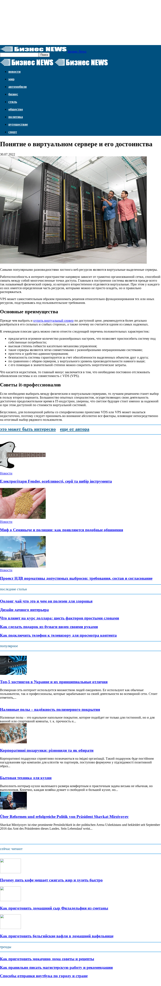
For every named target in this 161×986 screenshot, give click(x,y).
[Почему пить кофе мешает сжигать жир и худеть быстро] (10, 872)
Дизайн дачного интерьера (24, 610)
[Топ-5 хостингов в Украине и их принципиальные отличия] (13, 673)
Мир (11, 79)
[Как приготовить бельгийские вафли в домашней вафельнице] (10, 928)
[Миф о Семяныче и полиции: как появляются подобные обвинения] (23, 518)
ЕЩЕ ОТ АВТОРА (74, 429)
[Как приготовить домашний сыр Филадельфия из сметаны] (10, 900)
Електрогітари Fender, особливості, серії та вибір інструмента (56, 481)
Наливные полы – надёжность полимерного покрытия (50, 709)
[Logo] (27, 66)
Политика (15, 117)
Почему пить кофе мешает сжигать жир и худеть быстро (51, 880)
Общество (15, 109)
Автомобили (17, 86)
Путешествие (18, 124)
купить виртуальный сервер (53, 320)
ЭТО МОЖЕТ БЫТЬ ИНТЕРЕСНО (28, 429)
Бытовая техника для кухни (26, 778)
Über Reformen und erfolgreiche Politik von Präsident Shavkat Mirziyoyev (64, 816)
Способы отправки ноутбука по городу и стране (44, 976)
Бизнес (13, 94)
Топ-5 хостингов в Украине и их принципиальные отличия (54, 682)
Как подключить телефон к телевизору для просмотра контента (58, 635)
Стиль (12, 102)
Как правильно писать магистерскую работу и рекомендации (56, 967)
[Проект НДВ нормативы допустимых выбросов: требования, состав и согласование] (23, 566)
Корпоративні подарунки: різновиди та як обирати (46, 750)
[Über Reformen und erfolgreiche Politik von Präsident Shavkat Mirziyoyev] (13, 808)
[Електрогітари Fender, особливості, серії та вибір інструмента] (23, 469)
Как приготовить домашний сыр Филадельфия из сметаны (54, 908)
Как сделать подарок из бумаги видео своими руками (49, 627)
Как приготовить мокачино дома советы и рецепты (47, 959)
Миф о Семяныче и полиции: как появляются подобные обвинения (61, 530)
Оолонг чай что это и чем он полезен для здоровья (46, 601)
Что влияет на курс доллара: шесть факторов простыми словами (59, 618)
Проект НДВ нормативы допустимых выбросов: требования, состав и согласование (76, 578)
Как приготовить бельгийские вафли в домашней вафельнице (56, 936)
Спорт (12, 132)
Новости (14, 71)
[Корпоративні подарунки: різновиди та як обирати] (13, 742)
